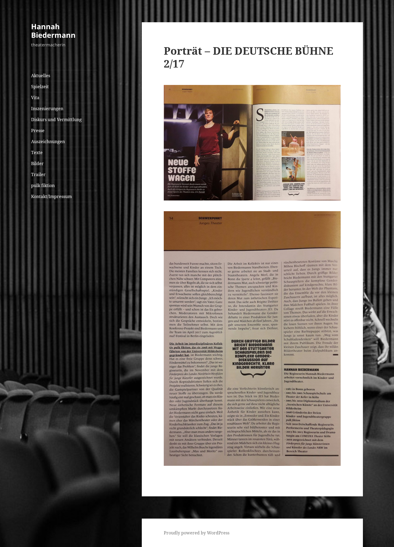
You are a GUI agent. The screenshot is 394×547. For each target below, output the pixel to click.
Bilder (37, 163)
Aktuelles (40, 76)
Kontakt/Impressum (51, 196)
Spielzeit (40, 87)
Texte (37, 152)
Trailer (38, 174)
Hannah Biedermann (53, 30)
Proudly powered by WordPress (196, 533)
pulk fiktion (43, 185)
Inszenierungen (47, 108)
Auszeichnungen (48, 141)
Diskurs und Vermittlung (56, 119)
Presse (37, 130)
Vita (35, 98)
